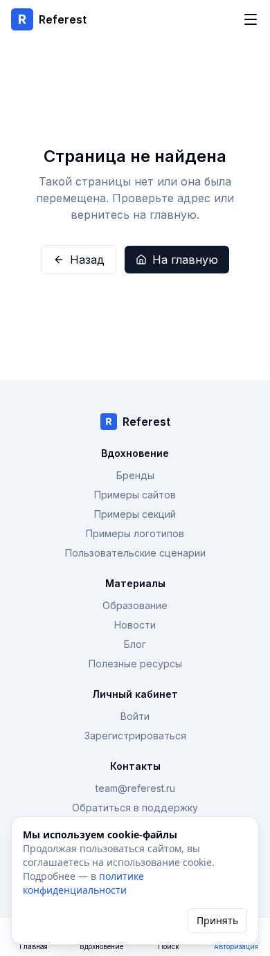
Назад (87, 260)
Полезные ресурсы (135, 663)
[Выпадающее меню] (250, 19)
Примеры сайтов (135, 494)
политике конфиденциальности (83, 882)
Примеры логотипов (135, 533)
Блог (135, 644)
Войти (135, 716)
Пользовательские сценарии (135, 553)
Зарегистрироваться (135, 735)
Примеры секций (135, 514)
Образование (135, 605)
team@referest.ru (135, 788)
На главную (185, 260)
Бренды (135, 475)
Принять (217, 920)
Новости (135, 625)
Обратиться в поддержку (135, 807)
